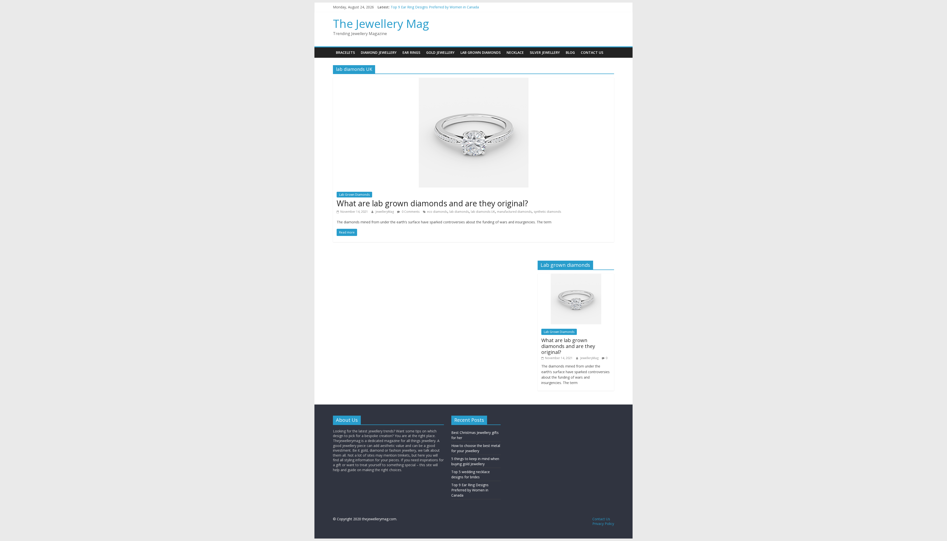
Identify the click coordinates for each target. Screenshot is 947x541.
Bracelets (345, 52)
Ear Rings (411, 52)
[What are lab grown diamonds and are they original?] (473, 80)
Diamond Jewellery (379, 52)
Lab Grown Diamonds (480, 52)
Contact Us (592, 52)
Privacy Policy (603, 523)
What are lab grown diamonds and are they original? (432, 203)
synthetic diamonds (547, 212)
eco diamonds (437, 212)
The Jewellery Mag (381, 23)
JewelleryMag (385, 212)
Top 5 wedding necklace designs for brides (424, 6)
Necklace (515, 52)
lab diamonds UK (483, 212)
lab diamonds (459, 212)
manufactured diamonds (514, 212)
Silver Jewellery (545, 52)
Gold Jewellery (440, 52)
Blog (570, 52)
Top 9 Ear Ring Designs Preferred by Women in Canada (470, 490)
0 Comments (410, 212)
